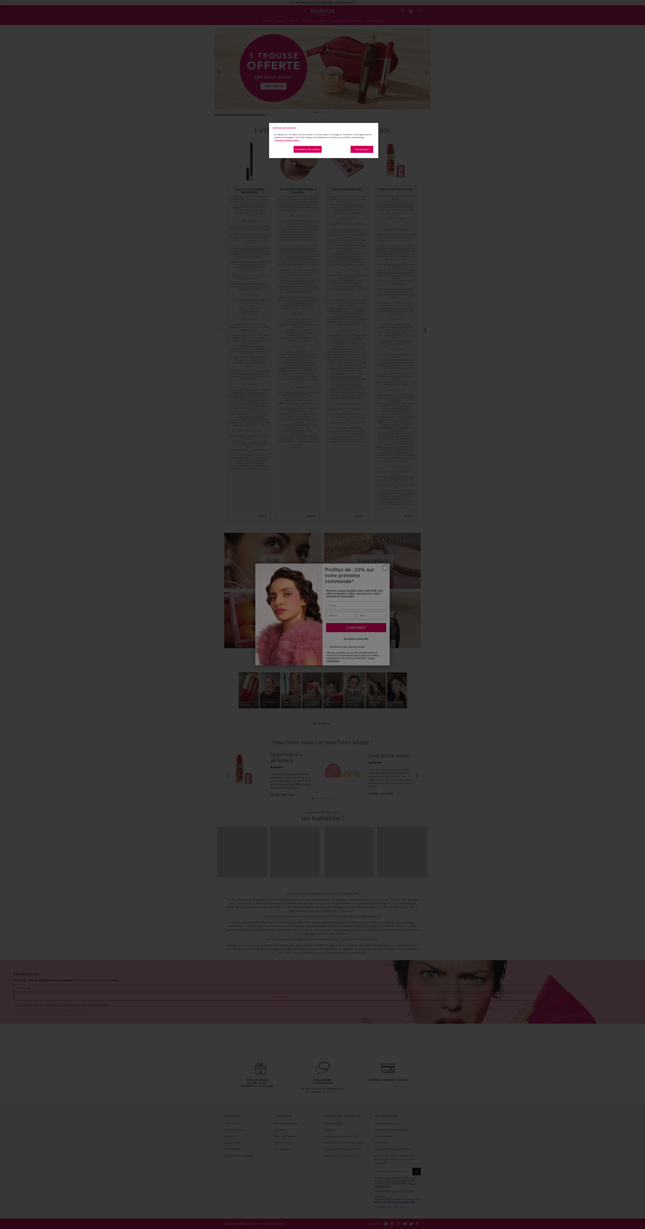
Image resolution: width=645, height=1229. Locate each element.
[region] (323, 140)
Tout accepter (362, 149)
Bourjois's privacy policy (287, 140)
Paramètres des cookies (307, 149)
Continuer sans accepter (284, 127)
